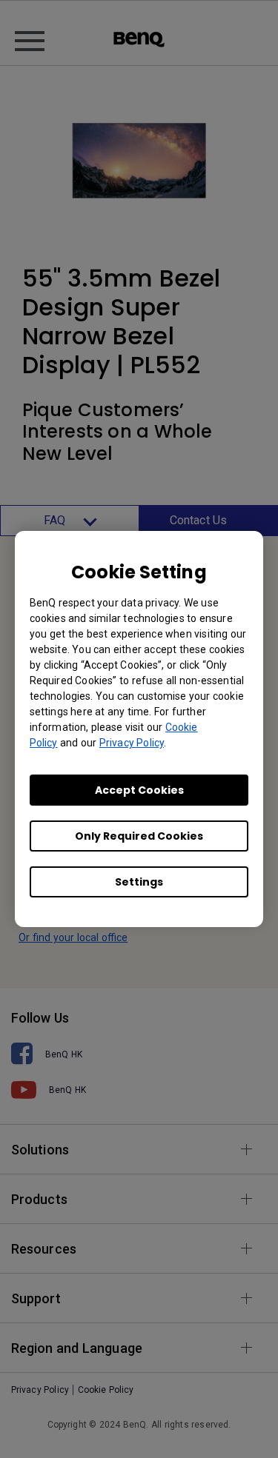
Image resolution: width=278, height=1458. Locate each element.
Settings (139, 882)
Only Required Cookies (139, 836)
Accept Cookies (139, 790)
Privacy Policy (131, 743)
